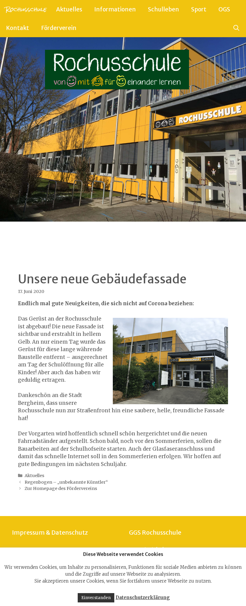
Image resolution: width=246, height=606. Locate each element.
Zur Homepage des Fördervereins (61, 488)
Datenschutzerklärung (143, 597)
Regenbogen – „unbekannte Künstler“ (66, 482)
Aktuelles (69, 9)
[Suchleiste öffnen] (236, 28)
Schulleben (163, 9)
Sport (198, 9)
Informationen (115, 9)
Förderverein (58, 27)
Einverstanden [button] (96, 597)
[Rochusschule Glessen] (25, 9)
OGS (224, 9)
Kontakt (17, 27)
